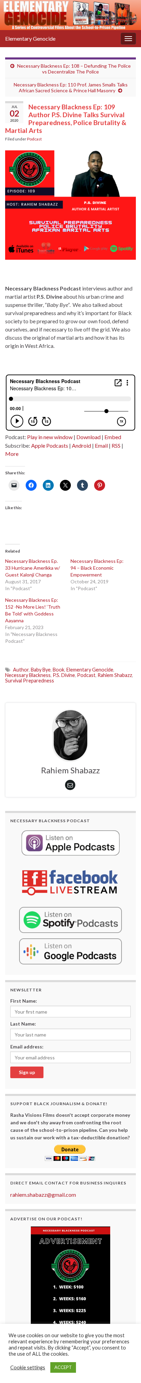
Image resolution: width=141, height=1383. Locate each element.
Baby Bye (41, 670)
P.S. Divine (64, 675)
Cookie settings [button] (27, 1367)
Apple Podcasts (49, 445)
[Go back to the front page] (70, 15)
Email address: (26, 1046)
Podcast (34, 138)
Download (88, 437)
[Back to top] (125, 1367)
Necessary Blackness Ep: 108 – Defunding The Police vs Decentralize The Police (74, 68)
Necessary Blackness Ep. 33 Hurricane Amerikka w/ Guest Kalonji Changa (32, 568)
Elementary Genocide (30, 38)
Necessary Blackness (28, 675)
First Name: (23, 1001)
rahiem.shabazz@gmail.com (43, 1194)
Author (21, 670)
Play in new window (50, 437)
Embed (112, 437)
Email (101, 445)
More (11, 453)
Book (58, 670)
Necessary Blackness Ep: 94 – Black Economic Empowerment (97, 568)
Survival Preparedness (29, 680)
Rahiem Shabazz (115, 675)
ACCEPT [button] (63, 1367)
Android (81, 445)
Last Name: (23, 1024)
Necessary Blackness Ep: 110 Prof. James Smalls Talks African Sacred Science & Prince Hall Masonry (71, 87)
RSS (116, 445)
